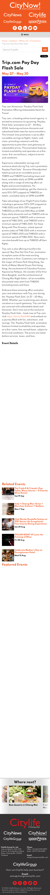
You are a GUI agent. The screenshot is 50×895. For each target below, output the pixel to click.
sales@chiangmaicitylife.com (25, 875)
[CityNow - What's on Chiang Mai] (37, 833)
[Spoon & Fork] (37, 22)
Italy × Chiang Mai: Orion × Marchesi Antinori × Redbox (29, 504)
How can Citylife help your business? (25, 869)
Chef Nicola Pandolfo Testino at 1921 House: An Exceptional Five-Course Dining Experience (31, 521)
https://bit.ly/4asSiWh (18, 316)
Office (37, 849)
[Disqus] (25, 383)
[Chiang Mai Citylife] (37, 15)
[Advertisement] (25, 671)
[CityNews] (12, 15)
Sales (36, 851)
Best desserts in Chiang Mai (25, 799)
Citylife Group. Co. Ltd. (17, 888)
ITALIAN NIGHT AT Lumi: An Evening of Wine (29, 535)
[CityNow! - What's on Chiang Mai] (25, 6)
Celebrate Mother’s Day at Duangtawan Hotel (28, 551)
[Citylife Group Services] (12, 22)
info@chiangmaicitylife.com (37, 857)
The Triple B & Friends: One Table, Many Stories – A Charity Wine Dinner (31, 490)
